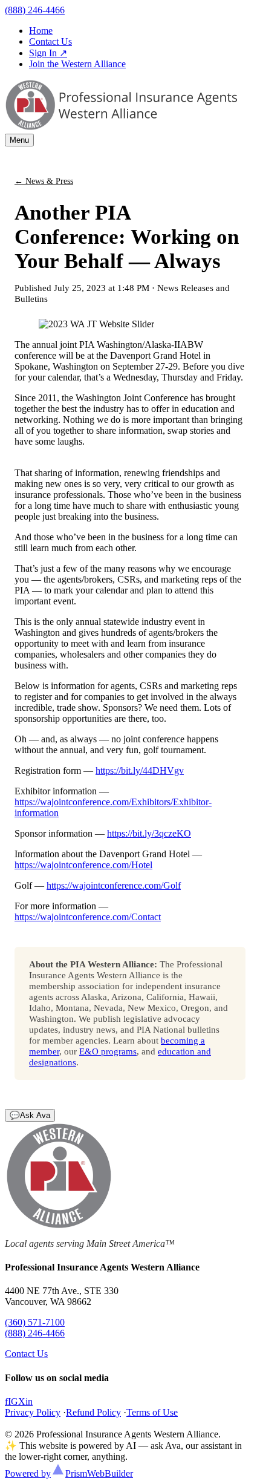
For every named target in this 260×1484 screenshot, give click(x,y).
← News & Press (44, 181)
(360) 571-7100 (35, 1322)
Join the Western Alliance (77, 64)
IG (13, 1401)
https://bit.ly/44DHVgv (140, 770)
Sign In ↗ (48, 53)
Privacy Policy (32, 1412)
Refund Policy (93, 1412)
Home (41, 30)
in (29, 1401)
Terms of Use (152, 1412)
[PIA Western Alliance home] (121, 128)
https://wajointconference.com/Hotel (83, 865)
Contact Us (50, 41)
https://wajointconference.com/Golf (114, 885)
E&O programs (108, 1051)
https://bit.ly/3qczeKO (149, 833)
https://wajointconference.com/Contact (88, 917)
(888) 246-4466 (35, 10)
